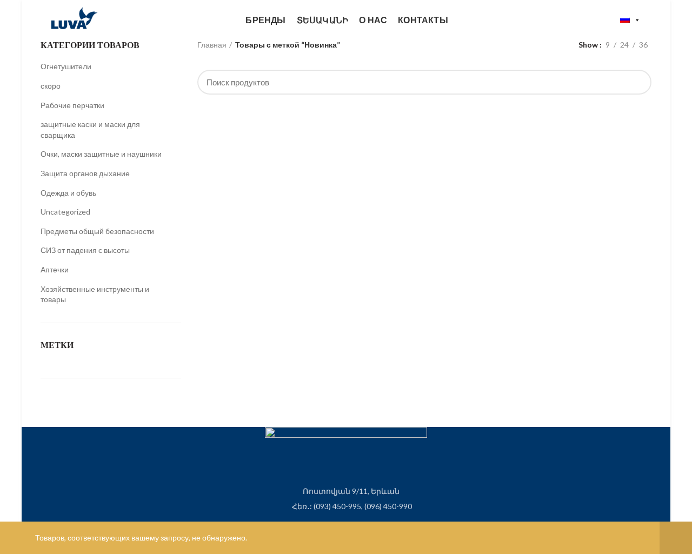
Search (636, 82)
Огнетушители (66, 66)
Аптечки (55, 269)
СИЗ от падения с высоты (85, 250)
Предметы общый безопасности (97, 231)
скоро (51, 85)
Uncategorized (65, 211)
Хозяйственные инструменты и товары (95, 294)
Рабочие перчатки (72, 105)
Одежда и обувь (68, 192)
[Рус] (630, 20)
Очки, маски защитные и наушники (101, 153)
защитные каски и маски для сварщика (90, 129)
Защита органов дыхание (85, 173)
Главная (212, 44)
